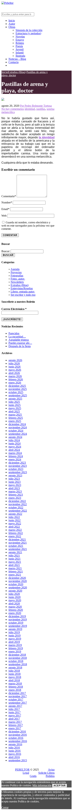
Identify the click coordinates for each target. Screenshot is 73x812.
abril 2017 (14, 718)
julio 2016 (14, 747)
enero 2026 (15, 382)
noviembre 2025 (18, 389)
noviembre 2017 (18, 696)
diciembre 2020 (17, 577)
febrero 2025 (16, 417)
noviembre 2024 (18, 427)
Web (4, 215)
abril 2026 (14, 373)
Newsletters (17, 281)
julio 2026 (14, 363)
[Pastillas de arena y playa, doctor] (2, 99)
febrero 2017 (16, 725)
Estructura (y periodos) (28, 33)
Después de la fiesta (20, 346)
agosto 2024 (15, 437)
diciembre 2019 (17, 616)
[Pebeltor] (7, 2)
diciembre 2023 (17, 462)
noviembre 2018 (18, 657)
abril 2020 (14, 603)
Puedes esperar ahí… (20, 342)
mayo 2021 (15, 561)
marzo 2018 (15, 683)
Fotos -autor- (18, 278)
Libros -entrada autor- (23, 291)
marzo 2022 (15, 529)
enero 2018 (15, 689)
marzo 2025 (15, 414)
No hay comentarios (12, 108)
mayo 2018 (15, 677)
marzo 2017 (15, 721)
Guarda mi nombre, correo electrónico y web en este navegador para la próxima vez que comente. (27, 225)
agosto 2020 (15, 590)
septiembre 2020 (18, 587)
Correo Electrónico (14, 309)
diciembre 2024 (17, 424)
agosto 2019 (15, 629)
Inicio (12, 20)
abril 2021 (14, 565)
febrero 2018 (16, 686)
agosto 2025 (15, 398)
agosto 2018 (15, 667)
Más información (41, 785)
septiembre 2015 (18, 760)
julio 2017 (14, 709)
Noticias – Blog (17, 58)
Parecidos (14, 333)
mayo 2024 (15, 446)
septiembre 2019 (18, 625)
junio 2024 (15, 443)
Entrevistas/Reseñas (22, 288)
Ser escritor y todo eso (23, 294)
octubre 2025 (16, 392)
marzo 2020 (15, 606)
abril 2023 (14, 488)
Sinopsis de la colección (29, 30)
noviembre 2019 (18, 619)
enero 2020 (15, 613)
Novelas (20, 36)
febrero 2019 (16, 648)
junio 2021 (15, 558)
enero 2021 (15, 574)
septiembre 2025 (18, 395)
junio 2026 (15, 366)
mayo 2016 (15, 753)
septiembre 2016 (18, 741)
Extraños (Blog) (20, 285)
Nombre (6, 202)
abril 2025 (14, 411)
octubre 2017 (16, 699)
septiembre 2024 (18, 433)
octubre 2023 (16, 469)
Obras (12, 26)
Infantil (20, 52)
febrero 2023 (16, 494)
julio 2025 (14, 401)
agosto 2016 (15, 744)
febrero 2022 (16, 533)
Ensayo (20, 39)
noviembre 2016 (18, 734)
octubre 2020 (16, 584)
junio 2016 (15, 750)
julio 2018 (14, 670)
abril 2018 (14, 680)
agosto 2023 (15, 475)
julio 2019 (14, 632)
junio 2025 (15, 405)
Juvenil (20, 49)
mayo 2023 (15, 485)
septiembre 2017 (18, 702)
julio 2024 (14, 440)
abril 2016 (14, 757)
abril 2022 (14, 526)
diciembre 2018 (17, 654)
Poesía (19, 46)
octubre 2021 (16, 545)
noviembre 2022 (18, 504)
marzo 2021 (15, 568)
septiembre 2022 (18, 510)
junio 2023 (15, 481)
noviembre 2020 (18, 581)
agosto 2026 (15, 360)
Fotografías (17, 275)
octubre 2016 (16, 737)
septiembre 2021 (18, 549)
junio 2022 (15, 520)
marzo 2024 (15, 453)
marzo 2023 (15, 491)
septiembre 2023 (18, 472)
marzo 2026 (15, 376)
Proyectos (16, 272)
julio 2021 (14, 555)
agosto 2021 (15, 552)
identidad (30, 108)
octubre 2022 (16, 507)
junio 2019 (15, 635)
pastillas (40, 108)
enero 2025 (15, 421)
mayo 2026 (15, 369)
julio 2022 (14, 517)
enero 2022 (15, 536)
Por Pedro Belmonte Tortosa (36, 105)
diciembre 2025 (17, 385)
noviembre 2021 (18, 542)
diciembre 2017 (17, 693)
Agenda (15, 269)
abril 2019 (14, 641)
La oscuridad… (17, 336)
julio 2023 (14, 478)
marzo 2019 (15, 645)
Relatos (20, 42)
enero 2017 (15, 728)
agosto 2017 (15, 705)
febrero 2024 (16, 456)
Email (5, 209)
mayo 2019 (15, 638)
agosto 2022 (15, 513)
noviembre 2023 (18, 465)
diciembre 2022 (17, 501)
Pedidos (50, 775)
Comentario (8, 196)
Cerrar (5, 807)
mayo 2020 (15, 600)
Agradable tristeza (19, 339)
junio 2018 (15, 673)
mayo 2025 (15, 408)
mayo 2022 (15, 523)
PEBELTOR (22, 769)
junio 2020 (15, 597)
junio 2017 (15, 712)
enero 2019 (15, 651)
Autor (12, 23)
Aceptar (60, 785)
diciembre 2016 (17, 731)
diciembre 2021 (17, 539)
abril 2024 (14, 449)
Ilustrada (20, 55)
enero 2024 (15, 459)
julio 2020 (14, 593)
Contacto (14, 62)
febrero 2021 (16, 571)
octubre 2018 (16, 661)
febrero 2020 (16, 609)
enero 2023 (15, 497)
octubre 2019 (16, 622)
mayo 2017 (15, 715)
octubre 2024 (16, 430)
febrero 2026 (16, 379)
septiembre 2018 (18, 664)
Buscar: (5, 251)
